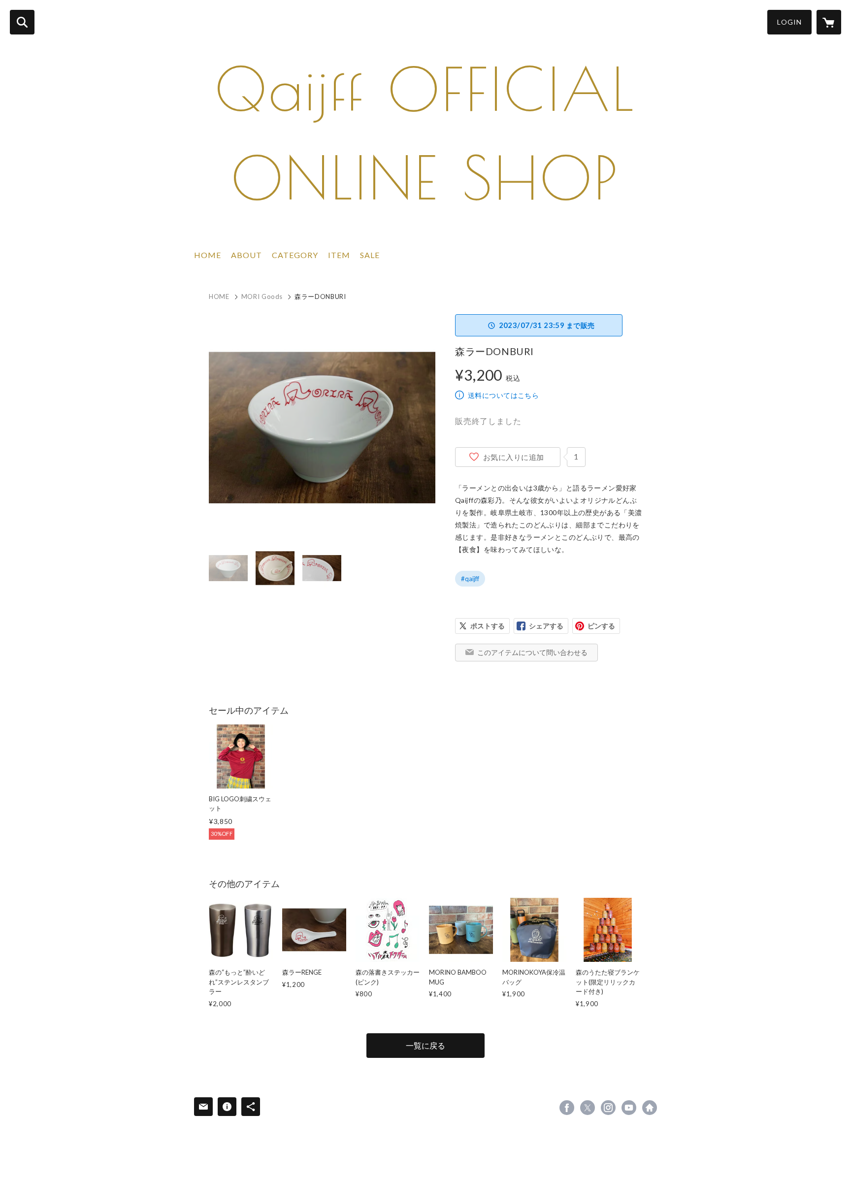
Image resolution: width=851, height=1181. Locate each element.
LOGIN (789, 22)
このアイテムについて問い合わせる (532, 652)
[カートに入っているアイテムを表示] (829, 22)
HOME (207, 255)
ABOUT (246, 255)
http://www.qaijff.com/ (649, 1107)
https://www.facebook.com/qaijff (566, 1107)
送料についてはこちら (503, 395)
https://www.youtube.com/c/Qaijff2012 (629, 1107)
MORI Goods (262, 296)
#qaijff (470, 579)
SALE (370, 255)
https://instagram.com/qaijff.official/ (608, 1107)
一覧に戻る (425, 1045)
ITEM (339, 255)
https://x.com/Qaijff (587, 1107)
